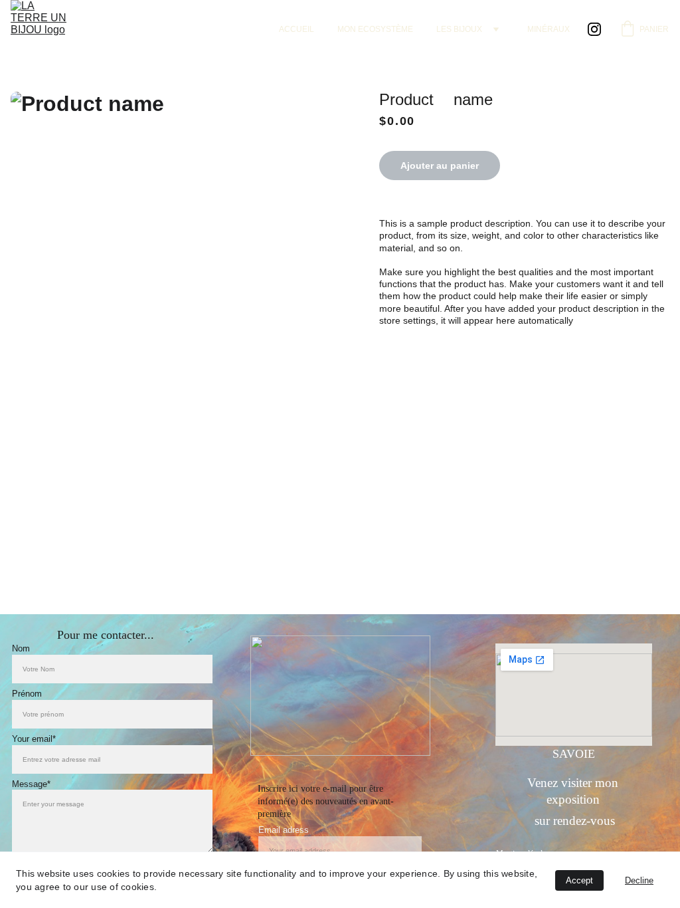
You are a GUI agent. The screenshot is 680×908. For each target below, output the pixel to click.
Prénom (27, 694)
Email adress (283, 830)
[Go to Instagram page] (594, 29)
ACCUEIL (296, 29)
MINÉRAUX (548, 29)
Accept (579, 880)
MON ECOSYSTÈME (375, 29)
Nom (21, 648)
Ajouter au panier (439, 165)
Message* (31, 784)
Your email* (34, 739)
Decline (639, 880)
